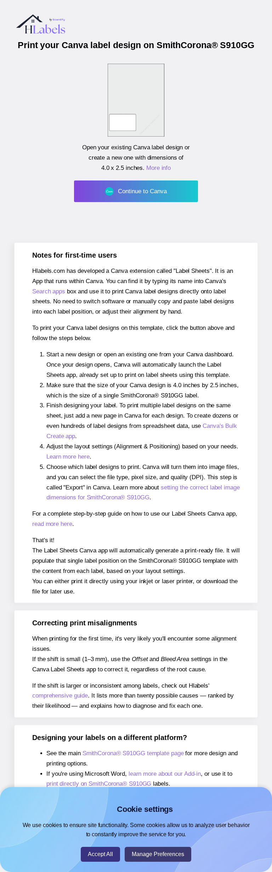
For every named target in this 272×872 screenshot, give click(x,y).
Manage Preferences (158, 854)
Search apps (48, 291)
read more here (52, 524)
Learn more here (68, 456)
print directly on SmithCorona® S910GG (98, 783)
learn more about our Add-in (165, 773)
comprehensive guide (60, 695)
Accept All (100, 854)
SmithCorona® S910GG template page (133, 753)
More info (158, 168)
